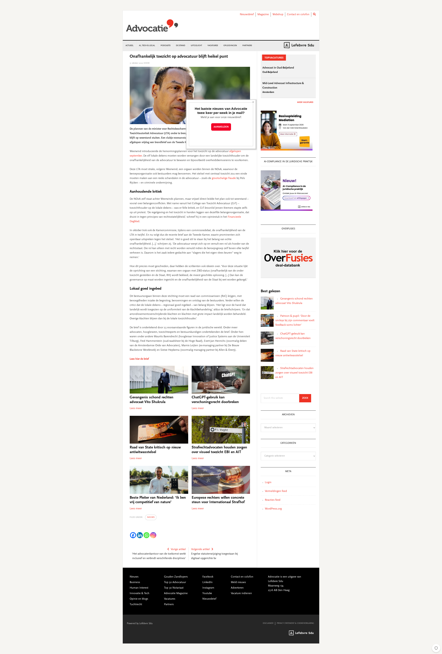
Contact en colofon (298, 14)
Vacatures (169, 599)
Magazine (263, 14)
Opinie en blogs (139, 599)
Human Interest (139, 588)
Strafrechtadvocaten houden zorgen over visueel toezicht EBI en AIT (294, 373)
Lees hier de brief (139, 359)
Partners (169, 604)
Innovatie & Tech (139, 593)
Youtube (207, 593)
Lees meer (136, 408)
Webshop (277, 14)
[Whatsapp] (146, 535)
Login (268, 482)
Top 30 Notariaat (174, 588)
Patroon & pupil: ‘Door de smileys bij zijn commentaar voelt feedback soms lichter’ (294, 320)
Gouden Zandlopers (176, 576)
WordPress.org (273, 508)
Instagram (208, 588)
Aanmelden (221, 127)
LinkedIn (207, 582)
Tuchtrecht (136, 604)
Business (135, 582)
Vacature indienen (241, 593)
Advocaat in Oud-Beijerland (278, 67)
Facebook (207, 576)
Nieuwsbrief (247, 14)
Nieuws (151, 517)
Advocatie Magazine (176, 593)
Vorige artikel (178, 549)
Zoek (306, 398)
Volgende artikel (200, 549)
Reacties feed (272, 500)
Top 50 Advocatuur (175, 582)
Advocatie (152, 27)
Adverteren (237, 588)
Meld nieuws (238, 582)
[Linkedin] (140, 535)
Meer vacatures (305, 102)
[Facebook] (133, 535)
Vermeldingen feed (276, 491)
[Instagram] (153, 535)
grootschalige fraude (224, 178)
